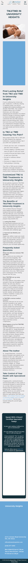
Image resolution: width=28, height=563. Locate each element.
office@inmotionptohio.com (14, 542)
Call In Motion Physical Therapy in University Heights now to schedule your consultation (14, 397)
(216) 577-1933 (10, 545)
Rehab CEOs (13, 560)
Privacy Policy (14, 561)
